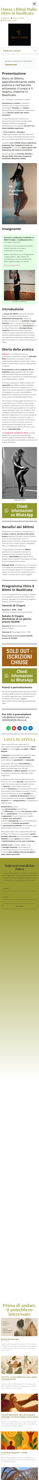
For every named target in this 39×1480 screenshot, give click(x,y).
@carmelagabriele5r (12, 265)
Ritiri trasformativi (10, 20)
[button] (34, 4)
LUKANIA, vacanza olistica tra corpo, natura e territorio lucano (19, 1378)
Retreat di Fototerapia (10, 1339)
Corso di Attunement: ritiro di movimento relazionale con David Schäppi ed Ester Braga (19, 1416)
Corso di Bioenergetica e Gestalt (14, 1452)
